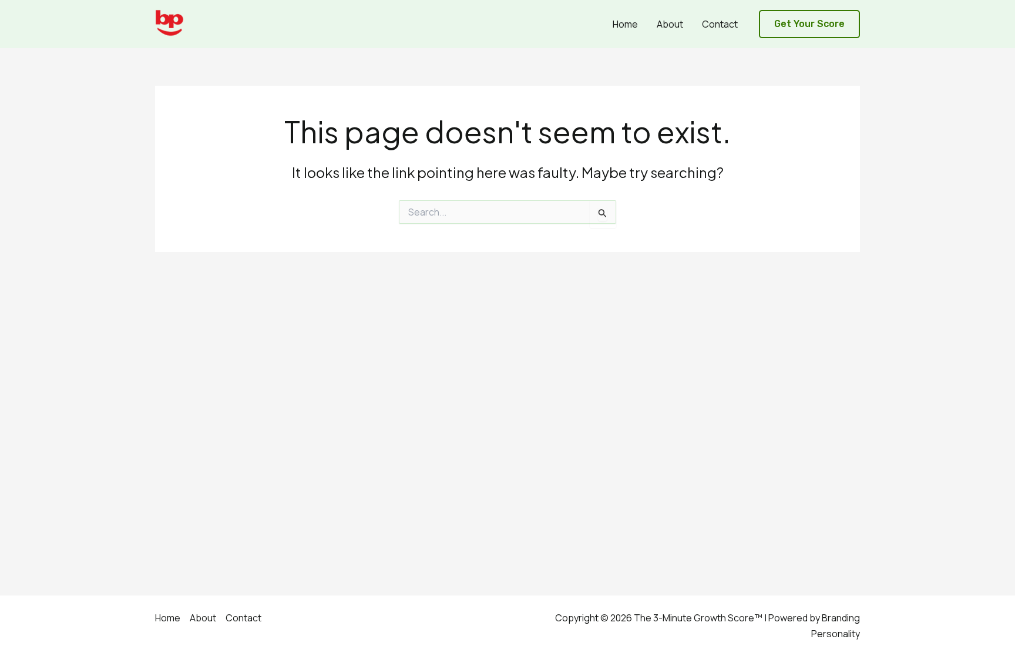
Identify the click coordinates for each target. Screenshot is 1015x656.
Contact (720, 24)
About (670, 24)
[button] (809, 24)
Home (625, 24)
